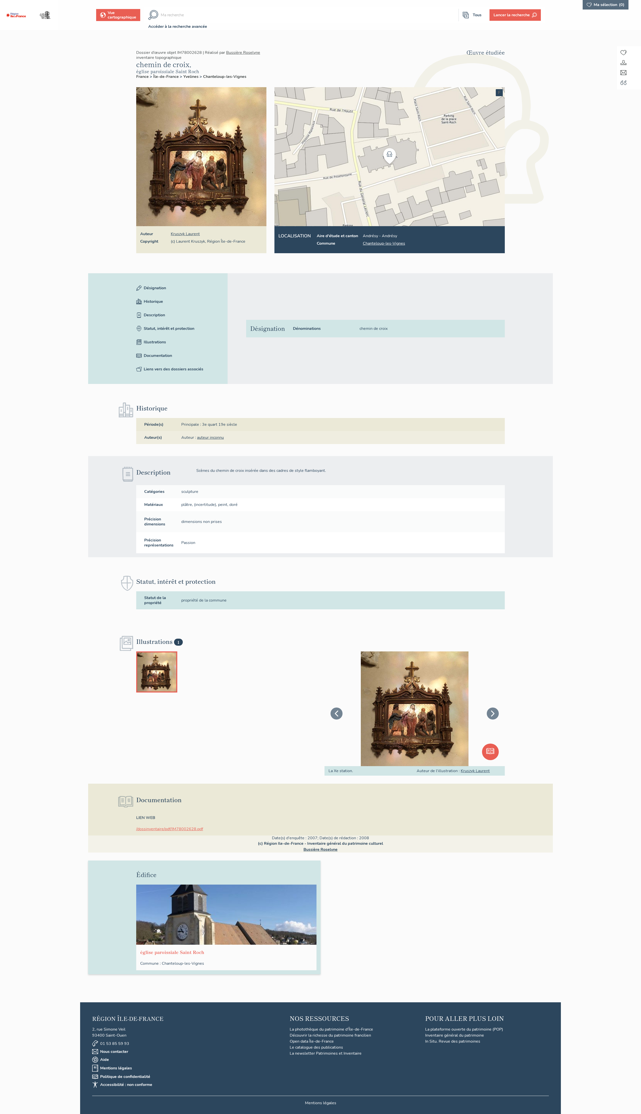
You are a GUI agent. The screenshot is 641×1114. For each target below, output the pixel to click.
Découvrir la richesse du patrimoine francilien (330, 1035)
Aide (104, 1059)
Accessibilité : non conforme (126, 1084)
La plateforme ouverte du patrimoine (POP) (464, 1029)
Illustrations (155, 342)
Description (154, 315)
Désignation (155, 288)
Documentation (158, 355)
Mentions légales (116, 1068)
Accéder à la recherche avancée (177, 26)
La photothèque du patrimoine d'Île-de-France (331, 1029)
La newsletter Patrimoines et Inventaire (326, 1053)
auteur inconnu (210, 437)
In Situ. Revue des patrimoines (452, 1041)
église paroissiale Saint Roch (167, 71)
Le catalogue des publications (316, 1047)
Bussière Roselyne (243, 52)
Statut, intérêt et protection (169, 328)
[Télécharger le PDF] (623, 63)
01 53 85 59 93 (114, 1043)
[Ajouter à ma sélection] (623, 53)
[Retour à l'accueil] (16, 15)
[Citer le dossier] (623, 83)
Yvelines (191, 76)
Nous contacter (114, 1051)
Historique (153, 301)
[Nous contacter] (623, 73)
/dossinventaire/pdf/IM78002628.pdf (169, 829)
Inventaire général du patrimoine (454, 1035)
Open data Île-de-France (312, 1041)
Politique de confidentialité (125, 1076)
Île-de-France (166, 76)
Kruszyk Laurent (185, 234)
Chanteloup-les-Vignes (224, 76)
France (143, 76)
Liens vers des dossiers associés (173, 369)
